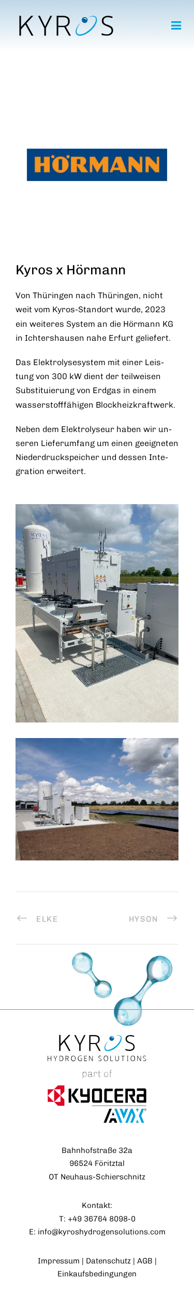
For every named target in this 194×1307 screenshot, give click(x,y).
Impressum (59, 1261)
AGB (145, 1261)
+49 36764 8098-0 (102, 1218)
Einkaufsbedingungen (97, 1273)
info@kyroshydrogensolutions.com (102, 1231)
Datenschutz (108, 1261)
